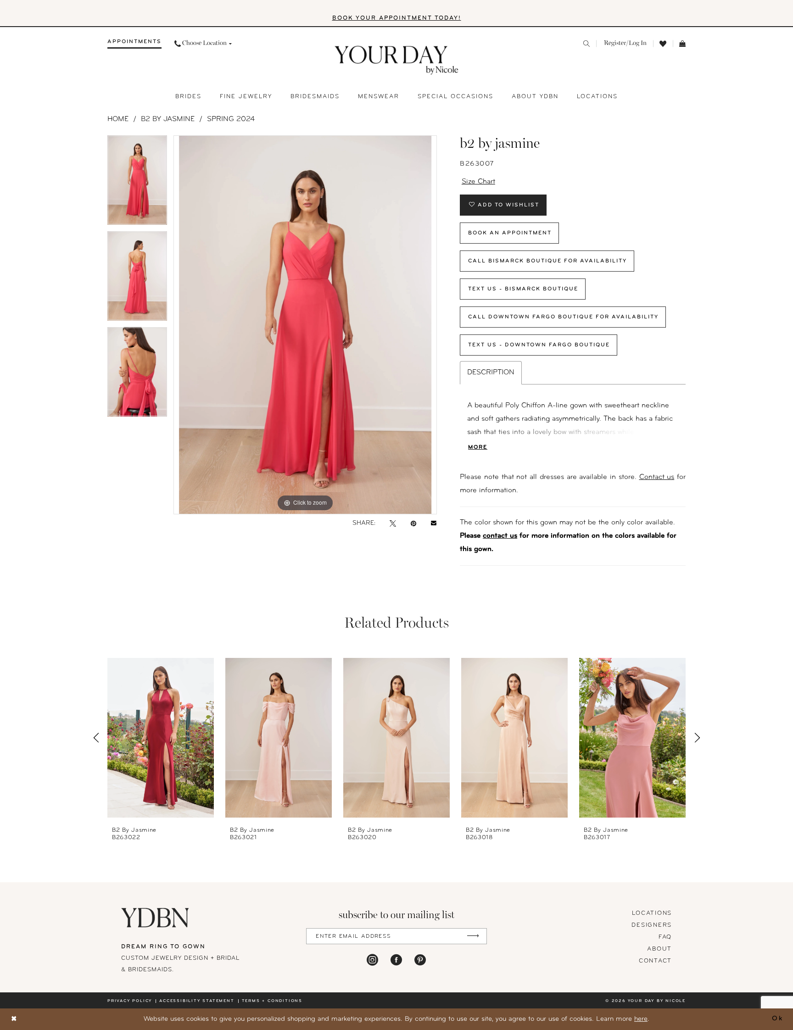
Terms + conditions (272, 1001)
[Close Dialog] (14, 1019)
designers (651, 925)
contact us (500, 536)
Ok (777, 1019)
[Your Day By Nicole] (155, 918)
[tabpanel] (137, 183)
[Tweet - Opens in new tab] (392, 523)
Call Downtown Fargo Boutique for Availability (563, 317)
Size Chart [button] (478, 181)
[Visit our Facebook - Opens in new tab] (396, 959)
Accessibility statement (196, 1001)
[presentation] (160, 737)
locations (652, 913)
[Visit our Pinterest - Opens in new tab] (420, 959)
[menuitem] (134, 44)
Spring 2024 (231, 119)
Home (117, 119)
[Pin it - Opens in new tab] (413, 523)
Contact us (657, 477)
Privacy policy (129, 1001)
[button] (624, 43)
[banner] (397, 60)
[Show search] (586, 43)
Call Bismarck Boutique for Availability (547, 261)
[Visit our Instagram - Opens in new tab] (372, 959)
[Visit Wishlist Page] (663, 43)
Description (490, 372)
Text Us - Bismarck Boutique (523, 289)
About (659, 949)
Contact (655, 961)
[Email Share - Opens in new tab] (433, 523)
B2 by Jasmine (168, 119)
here (641, 1019)
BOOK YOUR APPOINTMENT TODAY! (396, 18)
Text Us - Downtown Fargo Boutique (539, 345)
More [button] (477, 447)
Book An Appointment (510, 233)
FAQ (665, 937)
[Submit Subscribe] (473, 936)
